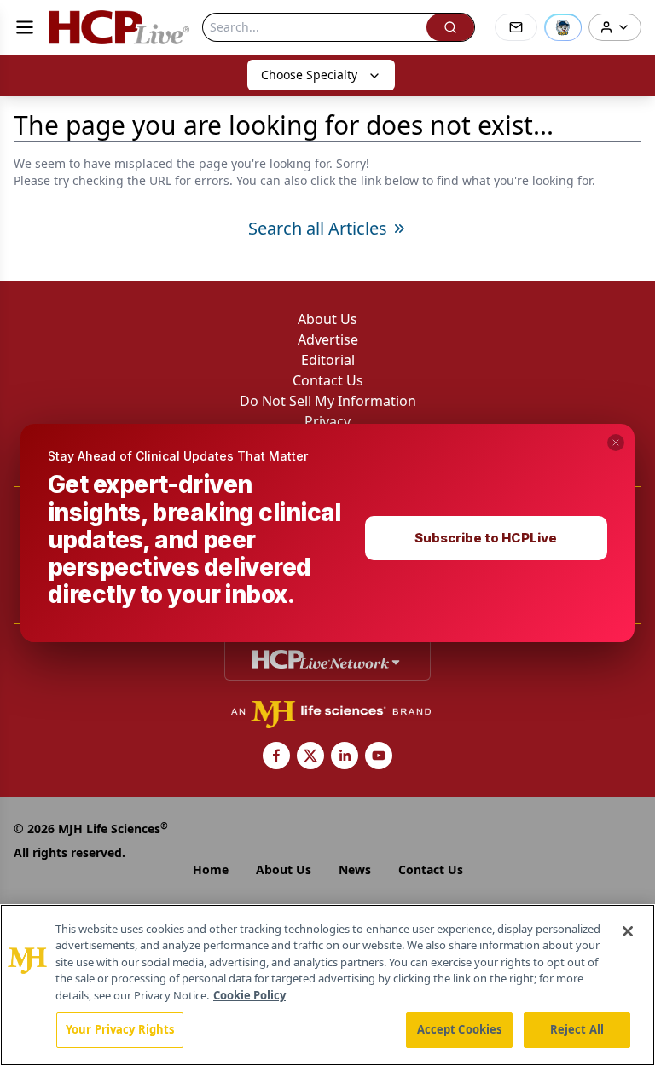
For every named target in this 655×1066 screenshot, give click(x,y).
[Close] (627, 931)
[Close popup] (615, 442)
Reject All (577, 1029)
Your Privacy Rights (120, 1029)
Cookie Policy (249, 995)
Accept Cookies (459, 1029)
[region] (327, 985)
